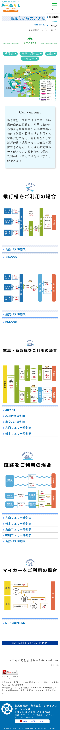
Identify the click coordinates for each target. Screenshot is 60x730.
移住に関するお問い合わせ (30, 642)
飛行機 (9, 53)
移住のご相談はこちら (33, 721)
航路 (50, 53)
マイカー (29, 58)
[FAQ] (52, 26)
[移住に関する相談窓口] (52, 17)
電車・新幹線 (30, 53)
